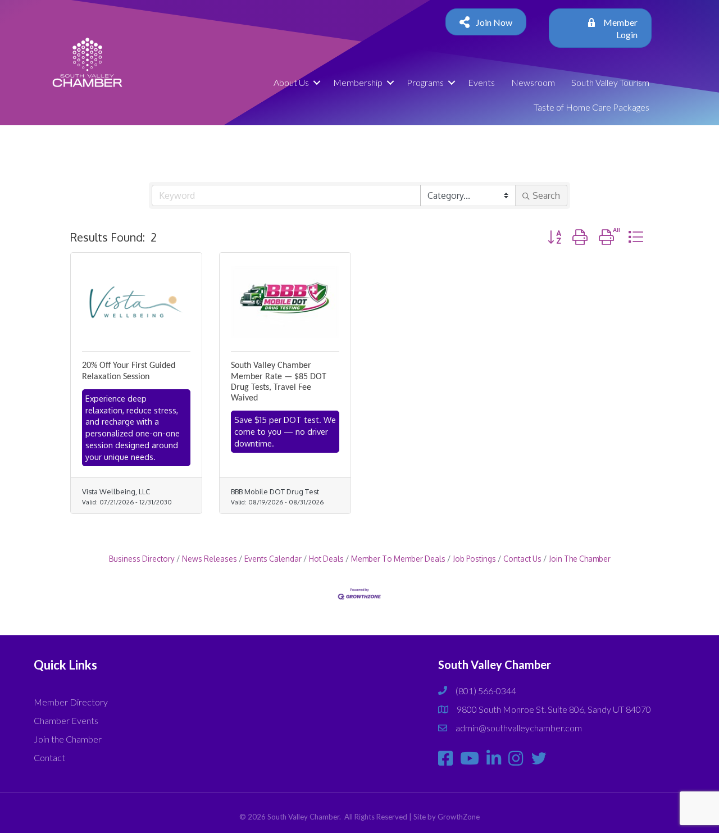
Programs (425, 82)
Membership (358, 82)
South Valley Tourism (610, 82)
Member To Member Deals (398, 558)
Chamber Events (66, 720)
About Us (291, 82)
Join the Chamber (68, 739)
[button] (554, 237)
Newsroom (533, 82)
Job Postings (474, 558)
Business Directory (142, 558)
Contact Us (522, 558)
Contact (49, 757)
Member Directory (71, 702)
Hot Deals (326, 558)
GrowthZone (459, 816)
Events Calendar (273, 558)
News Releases (209, 558)
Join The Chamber (580, 558)
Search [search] (546, 195)
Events (481, 82)
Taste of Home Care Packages (591, 107)
